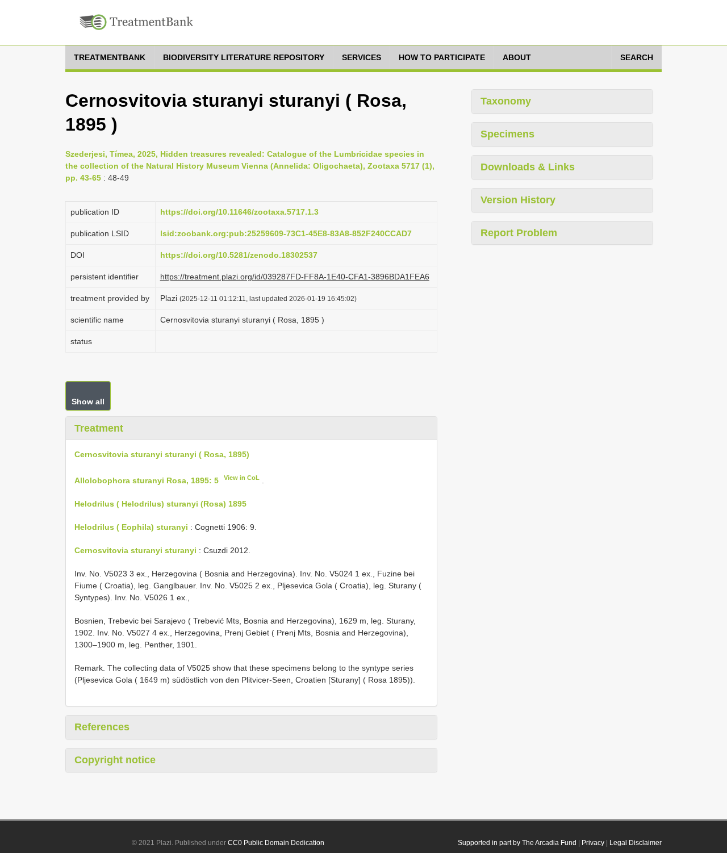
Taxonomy (506, 101)
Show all (88, 401)
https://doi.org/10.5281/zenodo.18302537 (238, 255)
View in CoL (242, 477)
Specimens (507, 134)
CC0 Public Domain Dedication (276, 843)
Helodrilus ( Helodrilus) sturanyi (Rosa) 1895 (160, 503)
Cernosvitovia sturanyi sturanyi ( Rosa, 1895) (161, 454)
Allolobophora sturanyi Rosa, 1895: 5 (146, 480)
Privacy (593, 843)
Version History (518, 200)
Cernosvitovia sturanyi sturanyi (135, 550)
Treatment (98, 428)
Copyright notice (115, 760)
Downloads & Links (528, 167)
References (101, 727)
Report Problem (519, 233)
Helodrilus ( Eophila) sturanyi (131, 527)
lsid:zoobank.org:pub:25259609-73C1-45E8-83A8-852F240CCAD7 (286, 233)
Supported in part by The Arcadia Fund (517, 843)
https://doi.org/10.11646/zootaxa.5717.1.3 (239, 211)
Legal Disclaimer (635, 843)
